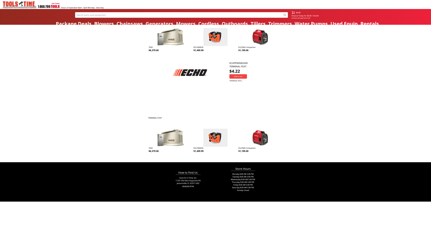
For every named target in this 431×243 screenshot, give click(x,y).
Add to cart (238, 76)
